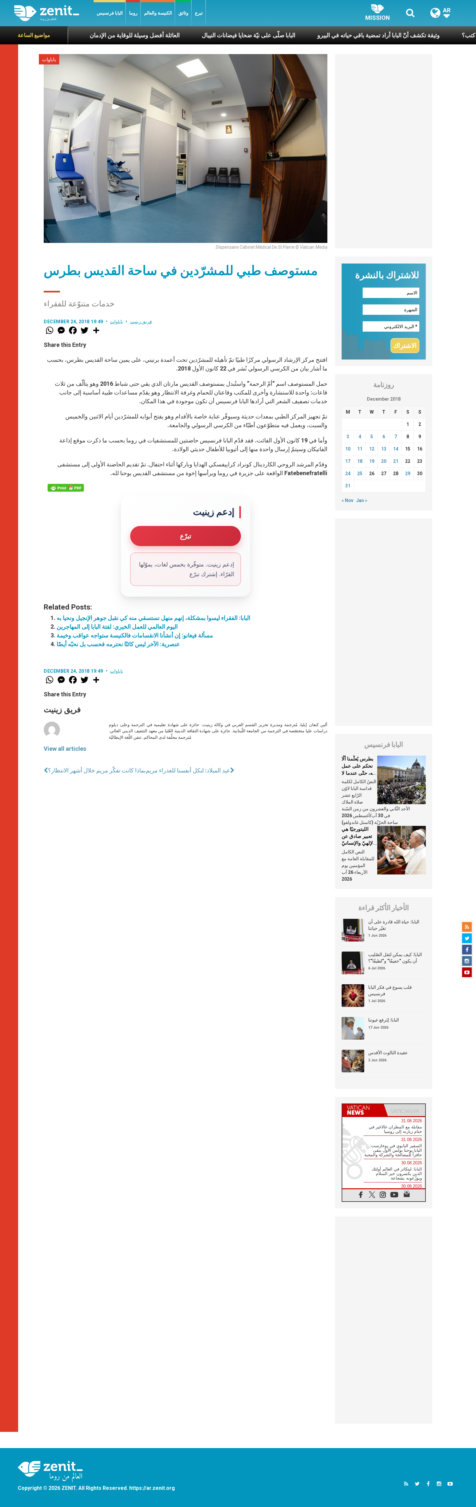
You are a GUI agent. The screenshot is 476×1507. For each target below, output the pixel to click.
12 (371, 448)
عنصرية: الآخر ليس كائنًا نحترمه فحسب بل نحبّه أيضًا (118, 644)
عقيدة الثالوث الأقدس (388, 1052)
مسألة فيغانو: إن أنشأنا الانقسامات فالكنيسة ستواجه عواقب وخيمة (135, 635)
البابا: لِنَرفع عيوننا (383, 1019)
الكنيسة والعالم (158, 13)
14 (395, 448)
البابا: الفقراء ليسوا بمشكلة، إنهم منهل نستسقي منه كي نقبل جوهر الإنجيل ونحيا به (153, 617)
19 (371, 461)
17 (347, 461)
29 (407, 473)
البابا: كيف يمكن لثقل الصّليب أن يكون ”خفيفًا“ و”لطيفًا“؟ (395, 958)
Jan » (361, 500)
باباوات (49, 60)
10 (347, 448)
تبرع (199, 13)
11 (359, 448)
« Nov (347, 500)
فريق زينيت (141, 321)
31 (347, 485)
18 (359, 461)
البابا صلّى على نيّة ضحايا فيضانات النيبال (194, 35)
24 (347, 473)
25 (359, 473)
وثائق (183, 13)
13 (383, 448)
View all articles (65, 748)
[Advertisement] (383, 151)
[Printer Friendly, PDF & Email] (66, 488)
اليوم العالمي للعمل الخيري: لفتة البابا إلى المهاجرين (117, 626)
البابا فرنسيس (110, 13)
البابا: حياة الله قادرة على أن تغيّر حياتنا (393, 925)
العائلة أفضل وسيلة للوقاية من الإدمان (81, 35)
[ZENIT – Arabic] (54, 13)
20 (383, 461)
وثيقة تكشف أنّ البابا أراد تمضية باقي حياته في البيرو (324, 35)
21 (395, 461)
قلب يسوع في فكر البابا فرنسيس (390, 990)
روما (133, 13)
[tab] (363, 1110)
